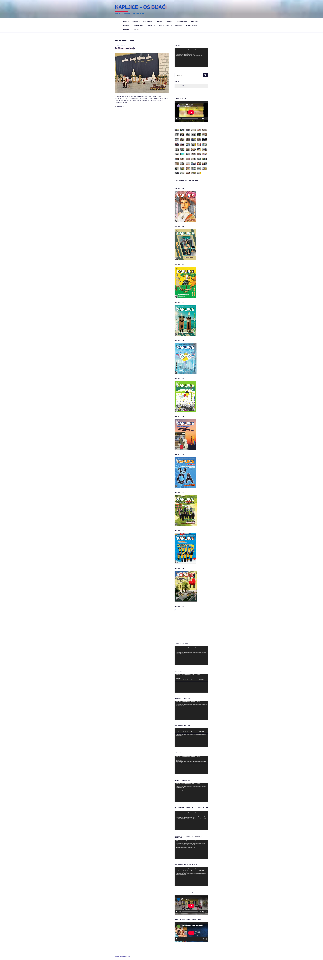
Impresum (126, 21)
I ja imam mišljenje (182, 21)
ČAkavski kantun (147, 21)
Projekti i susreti (191, 25)
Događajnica (178, 25)
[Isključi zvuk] (203, 118)
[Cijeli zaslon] (206, 118)
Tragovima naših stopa (164, 25)
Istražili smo (194, 21)
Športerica (151, 25)
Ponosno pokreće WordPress (122, 956)
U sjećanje (126, 29)
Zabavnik (136, 29)
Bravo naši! (135, 21)
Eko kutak (159, 21)
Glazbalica (169, 21)
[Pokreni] (177, 118)
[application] (191, 57)
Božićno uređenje (125, 48)
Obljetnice (126, 25)
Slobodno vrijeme (138, 25)
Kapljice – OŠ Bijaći (140, 7)
